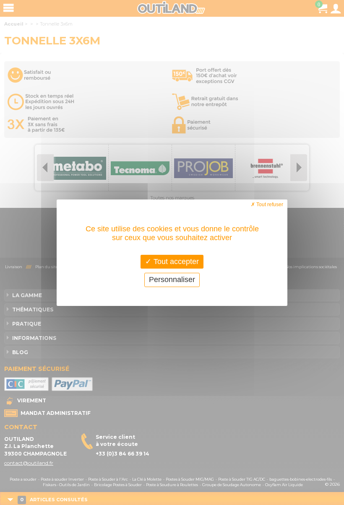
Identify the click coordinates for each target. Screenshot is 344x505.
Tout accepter (175, 261)
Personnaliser (172, 279)
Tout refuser (269, 204)
